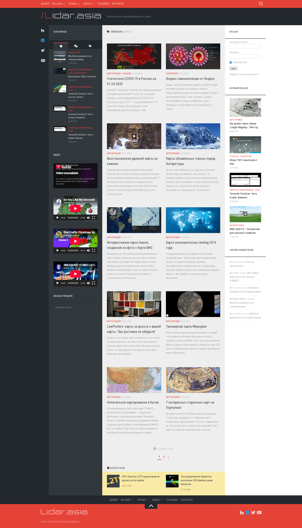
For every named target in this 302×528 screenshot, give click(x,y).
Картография (114, 73)
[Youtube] (42, 60)
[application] (75, 175)
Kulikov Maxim (239, 298)
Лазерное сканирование (80, 70)
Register (234, 74)
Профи (72, 3)
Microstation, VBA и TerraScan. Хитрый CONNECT (245, 277)
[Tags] (90, 46)
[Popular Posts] (60, 46)
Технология (172, 73)
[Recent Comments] (75, 46)
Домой (45, 3)
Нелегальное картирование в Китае (133, 402)
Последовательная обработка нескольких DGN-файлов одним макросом (197, 480)
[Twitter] (42, 50)
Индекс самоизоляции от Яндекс (190, 79)
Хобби (87, 3)
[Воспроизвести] (57, 217)
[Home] (42, 30)
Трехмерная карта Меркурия (186, 326)
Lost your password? (249, 74)
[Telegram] (42, 40)
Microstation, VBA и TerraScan (82, 76)
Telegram (103, 3)
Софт (70, 73)
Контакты (118, 3)
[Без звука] (88, 217)
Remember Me (240, 62)
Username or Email (238, 42)
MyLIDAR (57, 3)
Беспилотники (237, 225)
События (126, 73)
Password (234, 52)
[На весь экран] (93, 217)
